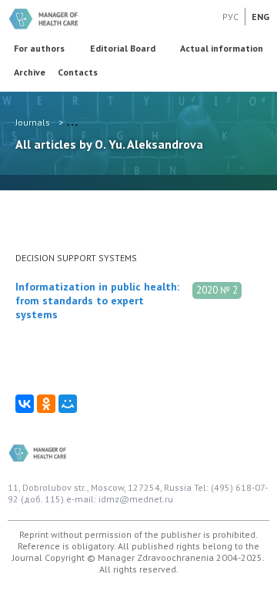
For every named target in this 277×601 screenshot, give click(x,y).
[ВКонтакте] (24, 404)
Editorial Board (122, 48)
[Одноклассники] (46, 404)
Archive (29, 72)
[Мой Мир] (67, 404)
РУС (230, 16)
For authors (39, 48)
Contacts (78, 72)
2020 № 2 (217, 290)
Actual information (221, 48)
